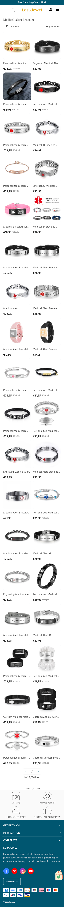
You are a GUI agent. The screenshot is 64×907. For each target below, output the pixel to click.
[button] (6, 10)
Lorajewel (13, 901)
